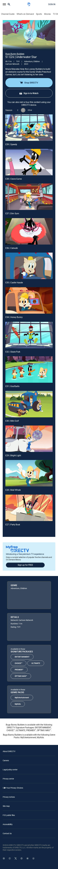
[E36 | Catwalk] (29, 231)
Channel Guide (7, 14)
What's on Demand (25, 14)
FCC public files (9, 815)
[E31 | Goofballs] (29, 369)
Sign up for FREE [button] (25, 564)
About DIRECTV (9, 751)
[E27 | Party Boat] (29, 508)
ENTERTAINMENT (22, 656)
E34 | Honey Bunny (14, 317)
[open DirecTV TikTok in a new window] (33, 858)
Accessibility (7, 824)
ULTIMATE (35, 663)
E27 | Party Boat (12, 524)
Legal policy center (10, 769)
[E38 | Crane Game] (29, 162)
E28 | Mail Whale (13, 489)
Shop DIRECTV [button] (31, 82)
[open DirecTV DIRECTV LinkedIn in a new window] (4, 858)
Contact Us (7, 833)
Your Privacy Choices (14, 787)
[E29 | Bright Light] (29, 439)
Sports (39, 14)
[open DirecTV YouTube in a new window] (27, 858)
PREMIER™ (19, 669)
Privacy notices (9, 797)
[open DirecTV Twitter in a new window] (16, 858)
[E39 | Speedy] (29, 127)
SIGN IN (51, 4)
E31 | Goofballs (12, 386)
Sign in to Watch (30, 93)
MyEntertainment (22, 697)
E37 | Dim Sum (12, 213)
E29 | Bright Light (13, 455)
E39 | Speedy (11, 144)
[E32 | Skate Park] (29, 335)
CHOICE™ (18, 663)
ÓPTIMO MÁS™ (21, 676)
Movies (47, 14)
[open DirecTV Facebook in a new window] (10, 858)
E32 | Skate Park (12, 351)
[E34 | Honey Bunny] (29, 300)
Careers (6, 760)
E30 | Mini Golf (12, 420)
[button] (4, 4)
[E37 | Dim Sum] (29, 197)
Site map (6, 806)
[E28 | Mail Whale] (29, 473)
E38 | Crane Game (13, 178)
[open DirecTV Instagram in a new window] (22, 858)
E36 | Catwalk (11, 248)
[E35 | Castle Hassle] (29, 266)
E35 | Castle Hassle (14, 282)
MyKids (18, 704)
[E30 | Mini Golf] (29, 404)
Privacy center (8, 778)
